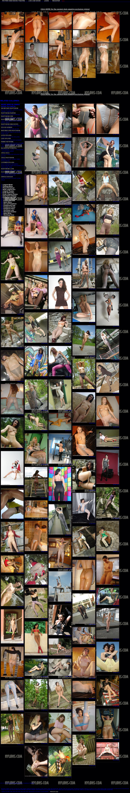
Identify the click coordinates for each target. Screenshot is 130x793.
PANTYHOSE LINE (7, 119)
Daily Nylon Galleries (10, 196)
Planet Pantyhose (9, 188)
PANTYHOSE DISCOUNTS (9, 124)
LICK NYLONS (6, 138)
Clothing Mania (8, 186)
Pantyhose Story (9, 208)
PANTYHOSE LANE (7, 169)
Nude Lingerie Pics (9, 189)
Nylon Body (7, 213)
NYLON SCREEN (6, 127)
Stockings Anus (8, 215)
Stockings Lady (8, 210)
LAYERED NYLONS (7, 162)
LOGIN (46, 1)
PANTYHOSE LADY (7, 172)
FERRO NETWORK (7, 141)
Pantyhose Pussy (9, 207)
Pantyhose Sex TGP (9, 197)
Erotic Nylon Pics (8, 192)
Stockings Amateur (9, 212)
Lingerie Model (8, 184)
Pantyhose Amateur (10, 199)
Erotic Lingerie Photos (10, 194)
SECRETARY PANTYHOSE (9, 108)
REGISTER (56, 1)
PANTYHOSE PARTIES (8, 113)
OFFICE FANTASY (7, 176)
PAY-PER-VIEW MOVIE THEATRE (13, 1)
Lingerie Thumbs (8, 191)
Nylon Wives (7, 202)
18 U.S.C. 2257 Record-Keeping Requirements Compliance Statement (17, 783)
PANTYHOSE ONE (7, 116)
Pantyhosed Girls (9, 200)
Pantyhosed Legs (9, 205)
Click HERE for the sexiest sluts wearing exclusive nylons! (65, 9)
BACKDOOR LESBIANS (9, 148)
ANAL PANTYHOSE (7, 157)
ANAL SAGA (5, 153)
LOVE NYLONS (6, 135)
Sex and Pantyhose (10, 204)
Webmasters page (54, 791)
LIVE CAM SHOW (35, 1)
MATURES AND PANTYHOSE (10, 130)
